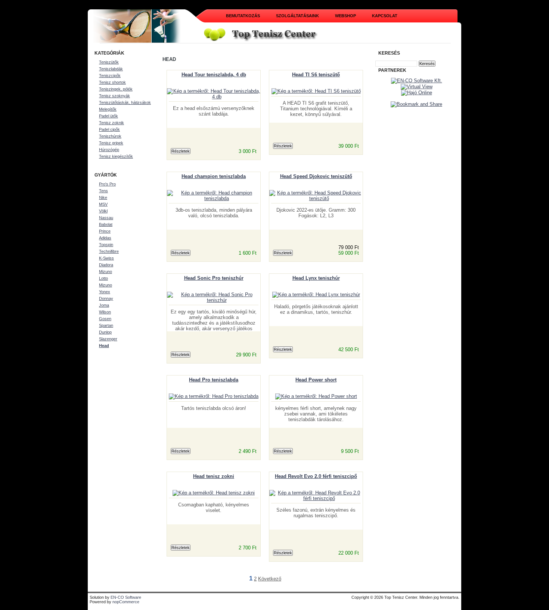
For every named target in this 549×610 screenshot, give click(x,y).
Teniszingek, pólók (116, 89)
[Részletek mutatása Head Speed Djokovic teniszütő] (316, 198)
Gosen (105, 318)
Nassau (106, 217)
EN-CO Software (126, 597)
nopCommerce (125, 602)
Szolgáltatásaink (297, 15)
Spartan (106, 325)
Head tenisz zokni (213, 476)
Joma (104, 305)
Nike (103, 197)
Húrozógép (109, 149)
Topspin (106, 244)
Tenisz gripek (111, 143)
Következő (269, 579)
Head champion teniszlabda (214, 176)
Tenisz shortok (112, 82)
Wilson (105, 312)
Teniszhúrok (110, 136)
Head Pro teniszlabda (213, 380)
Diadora (106, 265)
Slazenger (108, 339)
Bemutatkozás (243, 15)
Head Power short (315, 380)
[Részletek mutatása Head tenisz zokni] (214, 493)
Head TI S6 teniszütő (316, 74)
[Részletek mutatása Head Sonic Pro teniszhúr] (213, 300)
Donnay (106, 298)
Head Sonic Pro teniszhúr (214, 278)
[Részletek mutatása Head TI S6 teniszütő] (316, 91)
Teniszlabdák (111, 69)
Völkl (103, 211)
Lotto (103, 278)
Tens (103, 190)
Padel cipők (109, 129)
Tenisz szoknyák (114, 96)
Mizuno (105, 271)
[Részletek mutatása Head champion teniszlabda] (213, 198)
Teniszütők (109, 62)
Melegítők (108, 109)
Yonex (104, 291)
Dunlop (105, 332)
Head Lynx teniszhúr (316, 278)
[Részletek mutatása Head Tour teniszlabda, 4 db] (213, 96)
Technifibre (109, 251)
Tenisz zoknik (111, 122)
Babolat (105, 224)
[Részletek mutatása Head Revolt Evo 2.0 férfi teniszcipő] (316, 498)
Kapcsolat (384, 15)
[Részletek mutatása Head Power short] (316, 396)
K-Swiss (106, 258)
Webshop (345, 15)
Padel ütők (108, 116)
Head (104, 345)
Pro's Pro (107, 184)
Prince (105, 231)
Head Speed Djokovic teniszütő (316, 176)
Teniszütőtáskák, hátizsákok (125, 102)
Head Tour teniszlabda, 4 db (214, 74)
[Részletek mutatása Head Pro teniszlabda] (213, 396)
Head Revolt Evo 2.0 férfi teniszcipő (316, 476)
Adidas (105, 238)
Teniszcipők (110, 75)
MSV (103, 204)
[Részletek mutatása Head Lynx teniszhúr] (316, 294)
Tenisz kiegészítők (116, 156)
